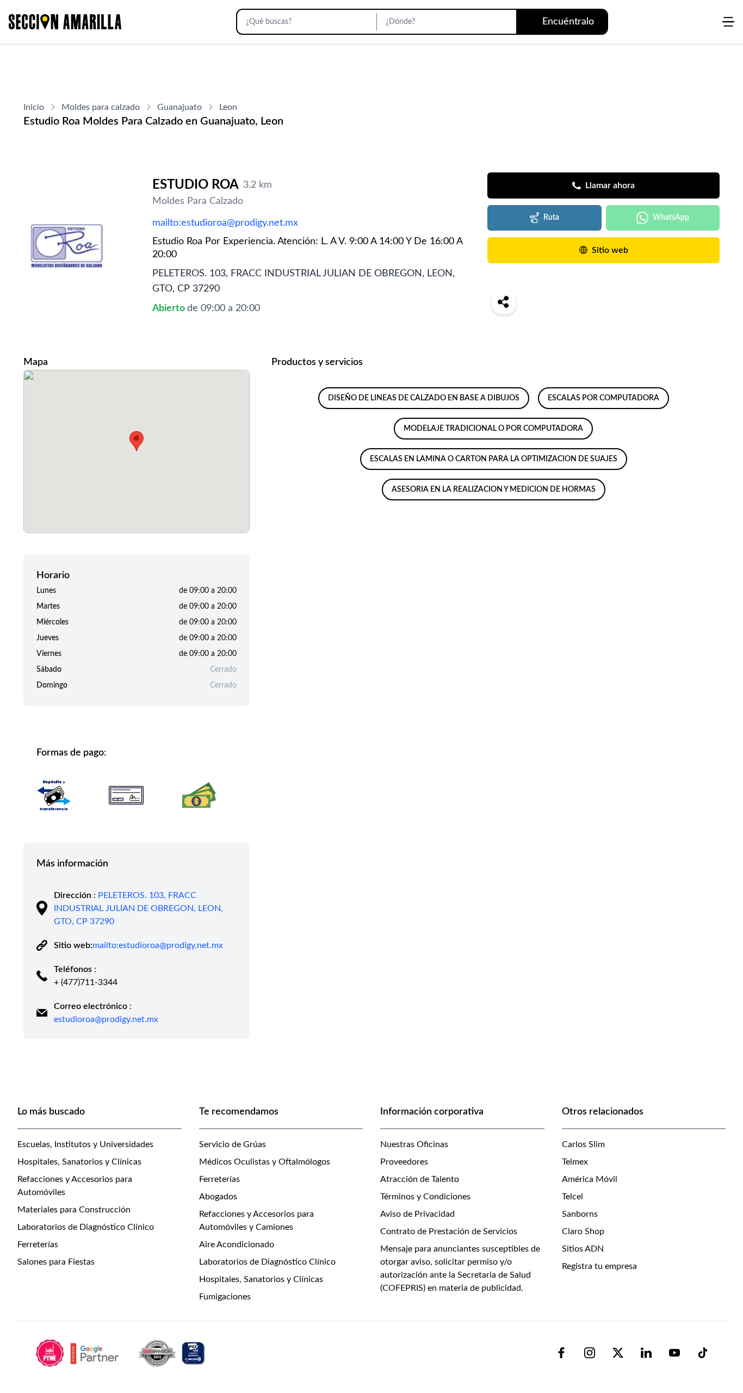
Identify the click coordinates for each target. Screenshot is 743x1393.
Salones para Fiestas (56, 1262)
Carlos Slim (583, 1144)
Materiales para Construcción (74, 1209)
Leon (228, 107)
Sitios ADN (583, 1249)
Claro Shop (583, 1231)
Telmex (575, 1161)
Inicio (33, 107)
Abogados (218, 1196)
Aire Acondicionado (236, 1244)
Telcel (572, 1196)
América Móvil (589, 1179)
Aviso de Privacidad (417, 1214)
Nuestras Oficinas (414, 1144)
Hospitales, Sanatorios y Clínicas (79, 1161)
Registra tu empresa (599, 1266)
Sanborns (580, 1214)
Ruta (551, 217)
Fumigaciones (225, 1296)
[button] (136, 441)
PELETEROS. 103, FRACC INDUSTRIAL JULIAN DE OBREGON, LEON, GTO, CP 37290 (138, 908)
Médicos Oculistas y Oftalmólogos (264, 1161)
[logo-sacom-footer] (122, 1353)
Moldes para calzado (100, 107)
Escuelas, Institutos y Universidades (85, 1144)
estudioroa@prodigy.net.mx (106, 1019)
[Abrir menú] (728, 21)
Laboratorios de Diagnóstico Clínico (85, 1227)
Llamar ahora (610, 185)
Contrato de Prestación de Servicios (448, 1231)
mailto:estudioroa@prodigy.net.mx (225, 223)
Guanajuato (179, 107)
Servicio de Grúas (232, 1144)
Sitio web (610, 250)
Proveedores (404, 1161)
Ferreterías (37, 1244)
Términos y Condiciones (425, 1196)
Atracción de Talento (419, 1179)
